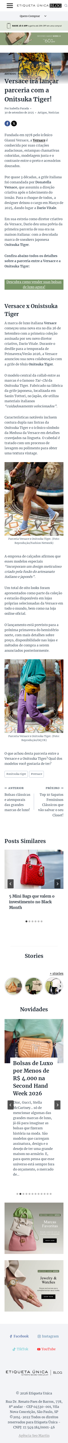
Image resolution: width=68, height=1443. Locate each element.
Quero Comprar (30, 16)
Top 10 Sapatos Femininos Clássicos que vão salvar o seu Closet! (50, 802)
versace (36, 774)
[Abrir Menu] (10, 5)
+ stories (56, 973)
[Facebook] (7, 123)
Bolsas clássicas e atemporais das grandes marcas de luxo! (17, 799)
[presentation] (34, 869)
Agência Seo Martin (34, 1436)
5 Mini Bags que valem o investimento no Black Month (32, 902)
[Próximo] (57, 883)
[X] (14, 123)
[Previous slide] (11, 1104)
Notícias (24, 73)
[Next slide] (57, 1104)
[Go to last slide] (11, 883)
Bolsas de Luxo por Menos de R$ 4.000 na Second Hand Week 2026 (33, 1078)
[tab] (26, 921)
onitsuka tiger (16, 774)
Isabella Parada (19, 108)
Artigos (10, 73)
